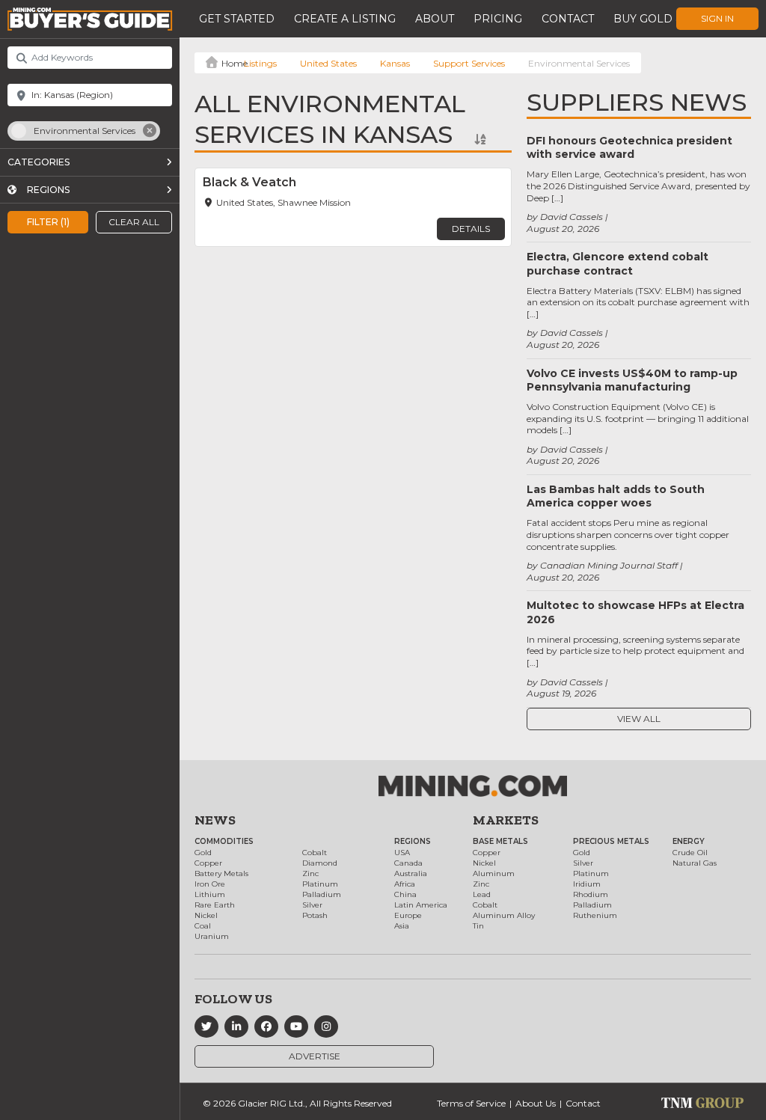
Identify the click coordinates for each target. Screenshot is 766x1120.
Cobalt (314, 852)
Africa (404, 884)
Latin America (420, 905)
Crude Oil (690, 852)
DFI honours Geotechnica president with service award (629, 147)
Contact (568, 18)
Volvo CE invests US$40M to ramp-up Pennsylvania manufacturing (632, 380)
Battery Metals (221, 873)
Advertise (314, 1056)
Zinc (310, 873)
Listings (260, 63)
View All (639, 718)
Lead (482, 894)
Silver (312, 905)
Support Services (469, 63)
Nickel (206, 915)
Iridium (587, 884)
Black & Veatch (249, 182)
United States (328, 63)
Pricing (498, 18)
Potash (315, 915)
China (405, 894)
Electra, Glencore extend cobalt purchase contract (617, 263)
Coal (202, 926)
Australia (410, 873)
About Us (535, 1103)
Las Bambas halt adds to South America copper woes (616, 496)
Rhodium (590, 894)
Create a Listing (345, 18)
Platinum (320, 884)
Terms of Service (471, 1103)
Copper (208, 863)
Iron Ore (209, 884)
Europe (408, 915)
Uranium (211, 936)
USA (402, 852)
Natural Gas (694, 863)
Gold (203, 852)
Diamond (319, 863)
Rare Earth (214, 905)
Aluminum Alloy (504, 915)
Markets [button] (506, 820)
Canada (408, 863)
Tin (478, 926)
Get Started (237, 18)
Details (471, 228)
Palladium (321, 894)
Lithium (209, 894)
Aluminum (494, 873)
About (434, 18)
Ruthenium (595, 915)
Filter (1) (48, 221)
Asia (401, 926)
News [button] (215, 820)
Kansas (395, 63)
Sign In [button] (717, 18)
